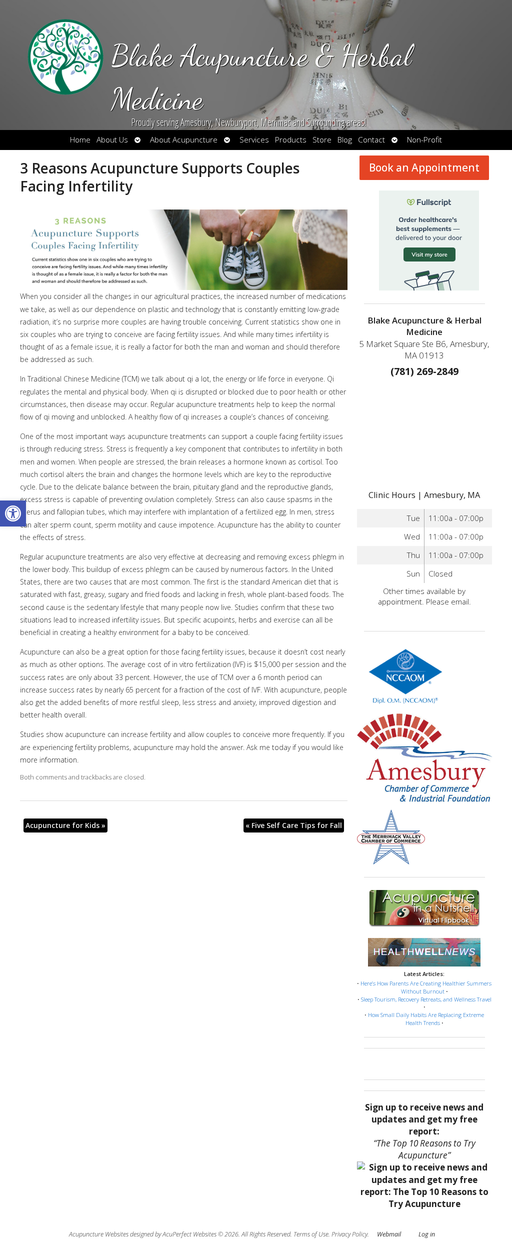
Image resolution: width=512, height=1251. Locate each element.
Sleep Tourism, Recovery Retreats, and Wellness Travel (426, 999)
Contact (371, 139)
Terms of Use (311, 1234)
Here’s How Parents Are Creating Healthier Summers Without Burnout (426, 987)
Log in (426, 1234)
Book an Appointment (424, 167)
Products (290, 139)
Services (254, 139)
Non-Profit (424, 139)
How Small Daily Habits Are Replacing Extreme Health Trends (426, 1018)
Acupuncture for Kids (66, 825)
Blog (345, 139)
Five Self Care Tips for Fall (294, 825)
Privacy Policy (350, 1234)
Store (322, 139)
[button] (13, 513)
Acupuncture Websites (98, 1234)
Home (80, 139)
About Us (112, 139)
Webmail (389, 1234)
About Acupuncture (184, 139)
